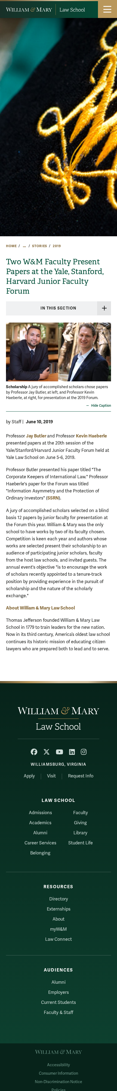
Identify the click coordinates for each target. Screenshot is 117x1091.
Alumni (40, 833)
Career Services (40, 843)
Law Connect (58, 939)
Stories (39, 246)
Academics (40, 823)
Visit (51, 776)
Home (11, 246)
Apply (29, 776)
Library (80, 833)
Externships (58, 909)
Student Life (80, 843)
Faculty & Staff (58, 1012)
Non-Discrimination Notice (58, 1082)
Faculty (80, 813)
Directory (58, 899)
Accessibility (58, 1065)
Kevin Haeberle (91, 436)
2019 (57, 246)
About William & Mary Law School (40, 608)
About (58, 919)
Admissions (40, 813)
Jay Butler (36, 436)
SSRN (53, 498)
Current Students (58, 1002)
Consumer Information (58, 1073)
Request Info (80, 776)
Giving (80, 823)
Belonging (40, 853)
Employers (58, 992)
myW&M (58, 929)
